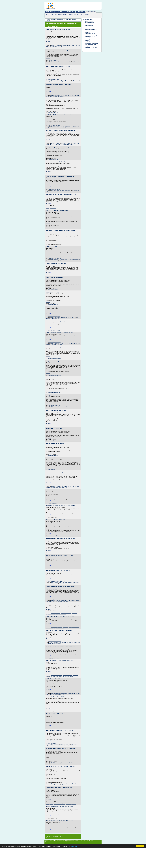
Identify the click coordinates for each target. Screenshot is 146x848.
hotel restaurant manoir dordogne (56, 643)
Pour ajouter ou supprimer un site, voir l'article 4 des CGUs (57, 841)
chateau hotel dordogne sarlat (50, 81)
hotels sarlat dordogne (89, 22)
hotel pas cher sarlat (65, 207)
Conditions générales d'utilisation (63, 840)
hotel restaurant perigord (50, 628)
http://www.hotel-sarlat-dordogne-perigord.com (56, 142)
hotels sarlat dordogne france (62, 127)
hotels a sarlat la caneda (64, 601)
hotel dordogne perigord (65, 784)
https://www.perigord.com (52, 60)
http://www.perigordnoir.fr (52, 727)
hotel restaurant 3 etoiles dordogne (56, 675)
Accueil (47, 14)
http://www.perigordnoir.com (53, 159)
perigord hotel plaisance (64, 693)
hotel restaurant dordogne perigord (67, 144)
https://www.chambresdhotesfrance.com (55, 535)
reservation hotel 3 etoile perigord (66, 61)
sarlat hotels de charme (76, 259)
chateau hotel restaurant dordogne (59, 804)
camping (60, 11)
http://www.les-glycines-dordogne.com (55, 258)
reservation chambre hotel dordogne (90, 45)
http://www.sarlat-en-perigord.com (54, 79)
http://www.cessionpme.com (53, 112)
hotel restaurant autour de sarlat (59, 694)
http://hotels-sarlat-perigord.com (54, 125)
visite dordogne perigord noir (61, 487)
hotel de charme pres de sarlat (67, 259)
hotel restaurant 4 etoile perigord (56, 642)
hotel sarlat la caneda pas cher (56, 190)
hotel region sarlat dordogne (73, 406)
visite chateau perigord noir (51, 487)
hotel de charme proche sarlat (56, 762)
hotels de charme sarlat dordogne (61, 81)
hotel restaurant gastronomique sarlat (52, 260)
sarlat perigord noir (73, 45)
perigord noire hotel (58, 46)
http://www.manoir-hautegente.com (54, 358)
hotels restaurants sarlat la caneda (51, 191)
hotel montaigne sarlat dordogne (52, 96)
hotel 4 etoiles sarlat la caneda (61, 191)
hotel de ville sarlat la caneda (56, 600)
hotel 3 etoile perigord (75, 61)
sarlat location (70, 11)
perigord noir (49, 11)
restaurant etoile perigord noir (91, 29)
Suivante (57, 836)
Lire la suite (48, 41)
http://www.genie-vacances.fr (53, 173)
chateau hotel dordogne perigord (68, 783)
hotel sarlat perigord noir (55, 45)
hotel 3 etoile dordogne (89, 41)
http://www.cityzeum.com (52, 503)
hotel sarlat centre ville (55, 318)
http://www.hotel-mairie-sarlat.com (54, 189)
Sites (57, 14)
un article (76, 14)
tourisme (80, 11)
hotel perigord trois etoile (55, 744)
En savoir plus (73, 846)
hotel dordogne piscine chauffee (56, 582)
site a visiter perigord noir (74, 486)
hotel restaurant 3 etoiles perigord (68, 676)
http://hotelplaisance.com (52, 691)
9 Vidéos (52, 26)
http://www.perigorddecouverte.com (54, 375)
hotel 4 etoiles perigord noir (73, 642)
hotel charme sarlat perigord (56, 80)
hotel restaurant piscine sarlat (67, 675)
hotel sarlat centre (53, 208)
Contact (87, 14)
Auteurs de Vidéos (63, 14)
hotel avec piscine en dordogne (64, 583)
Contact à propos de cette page (86, 840)
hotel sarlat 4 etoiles (65, 642)
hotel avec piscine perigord (90, 26)
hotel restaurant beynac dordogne (71, 804)
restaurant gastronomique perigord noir (90, 40)
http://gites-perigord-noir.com (53, 658)
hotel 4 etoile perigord (89, 37)
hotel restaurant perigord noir (56, 627)
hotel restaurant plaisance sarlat (55, 693)
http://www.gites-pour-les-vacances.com (55, 552)
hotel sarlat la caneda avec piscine (54, 601)
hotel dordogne (91, 11)
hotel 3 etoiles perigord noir (55, 61)
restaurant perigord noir (60, 628)
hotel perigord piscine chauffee (91, 47)
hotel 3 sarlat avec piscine (65, 317)
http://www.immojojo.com (52, 274)
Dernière (61, 836)
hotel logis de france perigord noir (56, 126)
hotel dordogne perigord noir (61, 62)
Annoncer (82, 14)
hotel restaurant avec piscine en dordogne (55, 676)
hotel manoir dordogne (89, 48)
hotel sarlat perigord (64, 45)
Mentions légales (52, 840)
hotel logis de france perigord (52, 127)
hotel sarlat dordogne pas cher (66, 190)
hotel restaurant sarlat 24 (76, 190)
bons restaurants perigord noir (91, 50)
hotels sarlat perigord (89, 24)
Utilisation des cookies (74, 840)
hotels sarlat (87, 32)
